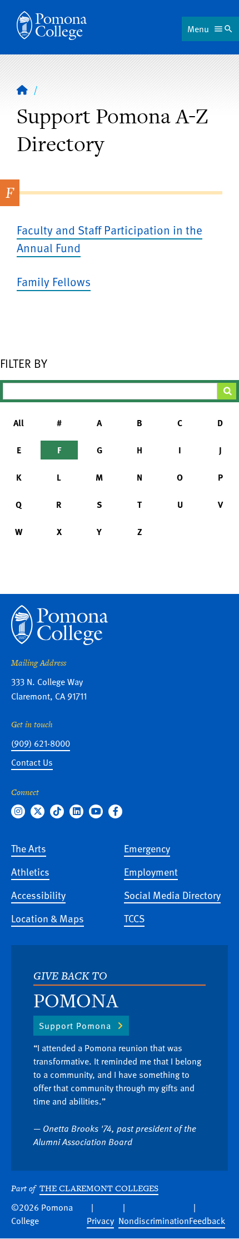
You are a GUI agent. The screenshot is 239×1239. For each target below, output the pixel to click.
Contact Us (32, 762)
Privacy (100, 1220)
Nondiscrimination (153, 1220)
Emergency (147, 848)
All (18, 422)
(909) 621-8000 (40, 743)
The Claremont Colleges (98, 1188)
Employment (151, 871)
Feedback (207, 1220)
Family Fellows (54, 281)
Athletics (30, 871)
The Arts (28, 848)
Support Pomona (75, 1025)
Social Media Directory (172, 894)
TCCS (134, 918)
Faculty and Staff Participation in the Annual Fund (109, 238)
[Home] (52, 25)
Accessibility (38, 894)
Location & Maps (47, 918)
